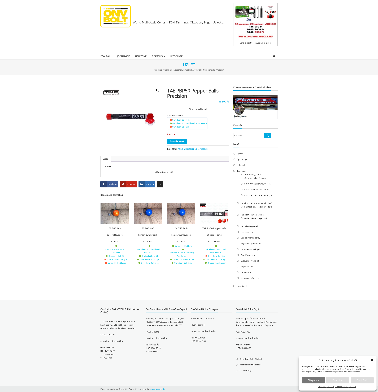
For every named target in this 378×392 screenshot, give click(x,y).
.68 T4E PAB (114, 228)
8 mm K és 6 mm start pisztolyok (258, 195)
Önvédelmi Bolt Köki (180, 127)
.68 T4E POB (147, 228)
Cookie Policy (245, 370)
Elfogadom (313, 380)
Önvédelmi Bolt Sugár (181, 120)
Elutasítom (337, 380)
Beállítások (362, 380)
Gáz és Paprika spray (250, 237)
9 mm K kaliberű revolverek (256, 189)
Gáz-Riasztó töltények (250, 249)
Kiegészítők (246, 272)
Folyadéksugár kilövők (251, 243)
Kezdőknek (176, 56)
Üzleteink (140, 56)
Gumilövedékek (248, 255)
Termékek (157, 56)
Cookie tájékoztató (326, 386)
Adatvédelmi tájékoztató (345, 386)
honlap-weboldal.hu (157, 389)
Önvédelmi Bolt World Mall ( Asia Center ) (189, 123)
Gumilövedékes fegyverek (256, 178)
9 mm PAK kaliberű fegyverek (257, 183)
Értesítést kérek (177, 141)
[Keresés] (267, 135)
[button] (372, 360)
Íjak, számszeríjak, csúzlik (252, 214)
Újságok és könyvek (250, 278)
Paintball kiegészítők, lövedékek (258, 206)
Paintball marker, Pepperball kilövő (256, 203)
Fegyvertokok (247, 266)
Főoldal (105, 56)
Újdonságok (123, 56)
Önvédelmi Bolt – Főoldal (251, 359)
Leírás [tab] (105, 158)
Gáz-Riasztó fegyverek (251, 174)
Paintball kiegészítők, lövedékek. (178, 69)
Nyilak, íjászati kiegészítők (256, 218)
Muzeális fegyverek (249, 226)
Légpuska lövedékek (250, 260)
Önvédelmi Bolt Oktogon (116, 259)
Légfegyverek (247, 232)
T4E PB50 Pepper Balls (214, 228)
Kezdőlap (158, 69)
